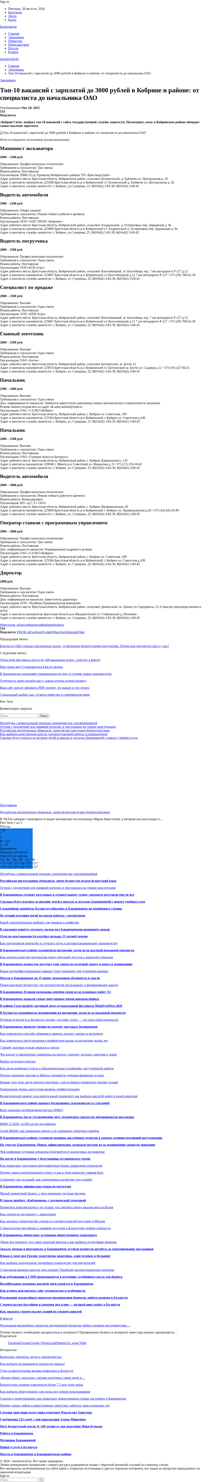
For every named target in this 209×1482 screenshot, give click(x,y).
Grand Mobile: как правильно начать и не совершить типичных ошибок (49, 1131)
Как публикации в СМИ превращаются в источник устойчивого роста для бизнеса (61, 1276)
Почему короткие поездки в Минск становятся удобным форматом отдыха (52, 1075)
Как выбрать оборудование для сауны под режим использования (45, 1391)
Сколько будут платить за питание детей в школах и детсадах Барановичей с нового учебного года (69, 737)
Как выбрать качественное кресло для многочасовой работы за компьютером (53, 734)
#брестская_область (13, 624)
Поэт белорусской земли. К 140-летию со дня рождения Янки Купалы (51, 1426)
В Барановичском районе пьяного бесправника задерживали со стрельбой (54, 1103)
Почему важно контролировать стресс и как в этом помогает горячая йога (51, 1172)
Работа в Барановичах (16, 1433)
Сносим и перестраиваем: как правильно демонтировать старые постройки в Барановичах (63, 1398)
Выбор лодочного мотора (18, 1061)
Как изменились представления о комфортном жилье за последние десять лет (54, 1040)
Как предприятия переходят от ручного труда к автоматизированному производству (59, 943)
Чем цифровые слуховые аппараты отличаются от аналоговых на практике (52, 1151)
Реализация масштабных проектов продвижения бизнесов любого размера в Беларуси (64, 1297)
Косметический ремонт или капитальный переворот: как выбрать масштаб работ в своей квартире (69, 1096)
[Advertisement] (104, 771)
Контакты (15, 12)
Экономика (16, 37)
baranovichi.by (9, 59)
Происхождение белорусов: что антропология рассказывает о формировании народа (59, 985)
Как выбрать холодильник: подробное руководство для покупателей (47, 1263)
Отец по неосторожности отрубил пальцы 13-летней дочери (44, 936)
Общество (15, 41)
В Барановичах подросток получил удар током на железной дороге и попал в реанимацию (66, 964)
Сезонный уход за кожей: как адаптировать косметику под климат (46, 1179)
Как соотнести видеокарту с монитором (28, 1214)
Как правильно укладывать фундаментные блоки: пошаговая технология (51, 1165)
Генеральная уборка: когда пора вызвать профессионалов (40, 1089)
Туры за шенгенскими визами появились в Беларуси (36, 1370)
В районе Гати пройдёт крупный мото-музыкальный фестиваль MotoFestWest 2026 (61, 1006)
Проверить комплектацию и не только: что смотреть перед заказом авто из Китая (56, 1207)
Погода (13, 48)
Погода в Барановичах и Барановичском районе (35, 1454)
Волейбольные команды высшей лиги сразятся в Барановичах (46, 1283)
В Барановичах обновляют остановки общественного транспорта (48, 1235)
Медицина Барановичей (18, 1440)
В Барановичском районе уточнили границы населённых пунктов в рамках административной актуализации (81, 1138)
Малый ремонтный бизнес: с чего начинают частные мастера (42, 1193)
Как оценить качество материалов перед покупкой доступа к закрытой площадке (56, 957)
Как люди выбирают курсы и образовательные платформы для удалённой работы (57, 1068)
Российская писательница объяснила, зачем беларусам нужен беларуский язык (55, 730)
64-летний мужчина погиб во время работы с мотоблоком (42, 915)
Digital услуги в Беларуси (18, 1447)
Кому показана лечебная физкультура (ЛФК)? (31, 1110)
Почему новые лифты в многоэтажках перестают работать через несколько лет (55, 1405)
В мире (13, 52)
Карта (12, 19)
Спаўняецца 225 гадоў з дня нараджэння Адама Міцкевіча (43, 1419)
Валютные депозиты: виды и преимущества (30, 1357)
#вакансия (34, 624)
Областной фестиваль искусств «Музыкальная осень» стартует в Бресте (50, 660)
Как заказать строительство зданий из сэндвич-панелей (41, 1311)
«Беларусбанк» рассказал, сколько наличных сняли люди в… (42, 1377)
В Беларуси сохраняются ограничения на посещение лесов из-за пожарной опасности (63, 1012)
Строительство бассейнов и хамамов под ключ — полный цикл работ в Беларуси (60, 1304)
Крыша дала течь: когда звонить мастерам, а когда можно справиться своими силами (59, 1082)
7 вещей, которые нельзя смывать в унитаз (29, 1047)
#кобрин (47, 624)
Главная (13, 33)
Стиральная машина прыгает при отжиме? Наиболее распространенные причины (57, 1270)
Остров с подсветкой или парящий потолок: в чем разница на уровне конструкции (58, 726)
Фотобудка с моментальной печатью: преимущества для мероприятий (48, 723)
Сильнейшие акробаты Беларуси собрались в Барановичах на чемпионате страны (61, 908)
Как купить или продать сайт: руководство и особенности (42, 1290)
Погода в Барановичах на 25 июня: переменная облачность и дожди (50, 978)
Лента (12, 16)
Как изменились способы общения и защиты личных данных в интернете (51, 1033)
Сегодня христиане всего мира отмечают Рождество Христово (46, 1412)
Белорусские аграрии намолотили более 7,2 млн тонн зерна (41, 1384)
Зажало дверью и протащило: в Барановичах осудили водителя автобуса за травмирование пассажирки (76, 1249)
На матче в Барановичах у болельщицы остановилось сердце (45, 1158)
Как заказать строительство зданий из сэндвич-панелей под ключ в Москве (52, 1221)
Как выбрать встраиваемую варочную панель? (32, 1364)
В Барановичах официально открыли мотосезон (35, 1186)
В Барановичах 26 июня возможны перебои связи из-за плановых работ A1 (55, 992)
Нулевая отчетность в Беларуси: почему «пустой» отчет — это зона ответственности (59, 1019)
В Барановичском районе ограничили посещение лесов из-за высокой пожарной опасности (67, 950)
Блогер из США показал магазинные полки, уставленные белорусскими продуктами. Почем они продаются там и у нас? (84, 646)
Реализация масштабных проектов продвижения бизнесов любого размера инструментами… (65, 1325)
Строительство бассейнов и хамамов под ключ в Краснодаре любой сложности (55, 1228)
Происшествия (18, 44)
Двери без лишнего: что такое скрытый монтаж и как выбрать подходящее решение (58, 1242)
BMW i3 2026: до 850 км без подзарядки (28, 1124)
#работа (58, 624)
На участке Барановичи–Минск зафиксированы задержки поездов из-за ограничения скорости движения (77, 1144)
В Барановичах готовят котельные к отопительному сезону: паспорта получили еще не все (67, 894)
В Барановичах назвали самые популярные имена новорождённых (49, 999)
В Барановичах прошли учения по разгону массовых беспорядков (49, 1026)
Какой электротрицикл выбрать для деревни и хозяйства (39, 922)
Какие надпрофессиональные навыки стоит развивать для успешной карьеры (54, 971)
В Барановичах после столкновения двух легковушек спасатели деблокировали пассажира (67, 1117)
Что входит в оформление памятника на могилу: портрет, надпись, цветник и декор (58, 1054)
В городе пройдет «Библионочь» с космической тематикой (43, 1200)
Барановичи (8, 26)
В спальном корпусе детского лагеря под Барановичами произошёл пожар (55, 929)
